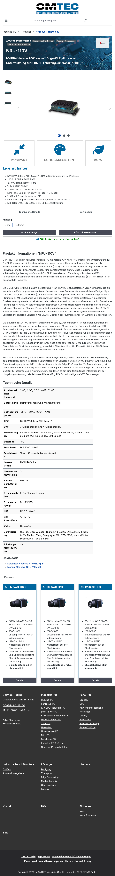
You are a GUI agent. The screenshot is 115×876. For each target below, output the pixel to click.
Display (83, 715)
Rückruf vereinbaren (85, 232)
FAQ (43, 806)
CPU (82, 703)
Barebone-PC (48, 739)
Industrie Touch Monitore (18, 764)
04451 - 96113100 (14, 705)
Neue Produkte (88, 815)
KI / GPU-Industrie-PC (53, 707)
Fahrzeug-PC (48, 703)
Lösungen (47, 764)
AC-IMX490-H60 (53, 586)
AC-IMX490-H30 (91, 586)
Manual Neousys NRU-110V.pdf (24, 567)
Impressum (44, 856)
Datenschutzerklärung (78, 861)
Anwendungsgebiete (13, 773)
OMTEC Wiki (28, 856)
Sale (5, 832)
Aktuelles (85, 806)
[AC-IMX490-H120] (19, 604)
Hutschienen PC (49, 731)
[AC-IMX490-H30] (95, 604)
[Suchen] (85, 20)
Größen (84, 699)
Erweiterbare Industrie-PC (55, 715)
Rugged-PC (47, 699)
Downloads (86, 212)
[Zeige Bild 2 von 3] (64, 135)
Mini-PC (45, 735)
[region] (57, 108)
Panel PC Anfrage (89, 723)
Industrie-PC (49, 694)
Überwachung (48, 785)
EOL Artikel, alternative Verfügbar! (59, 239)
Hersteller (46, 727)
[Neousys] (102, 43)
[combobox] (57, 20)
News (83, 811)
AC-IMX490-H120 (15, 586)
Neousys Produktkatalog (54, 747)
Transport (46, 773)
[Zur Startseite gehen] (57, 8)
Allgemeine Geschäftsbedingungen (71, 856)
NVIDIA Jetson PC (51, 719)
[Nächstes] (110, 107)
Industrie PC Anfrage (52, 743)
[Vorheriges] (18, 107)
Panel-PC (85, 694)
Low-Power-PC (49, 711)
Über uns (85, 764)
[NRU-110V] (64, 108)
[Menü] (6, 20)
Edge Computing (49, 777)
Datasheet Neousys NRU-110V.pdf (25, 563)
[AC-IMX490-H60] (57, 604)
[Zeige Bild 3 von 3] (68, 135)
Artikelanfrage (29, 232)
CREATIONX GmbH (86, 872)
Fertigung (46, 769)
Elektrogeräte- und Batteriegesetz (43, 861)
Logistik (45, 789)
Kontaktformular (11, 723)
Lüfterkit (19, 225)
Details (19, 680)
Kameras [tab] (9, 577)
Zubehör (45, 723)
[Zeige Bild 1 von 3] (60, 135)
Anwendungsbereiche (91, 707)
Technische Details (29, 212)
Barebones (85, 719)
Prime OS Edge (88, 727)
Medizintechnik (49, 781)
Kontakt (7, 806)
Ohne (8, 225)
